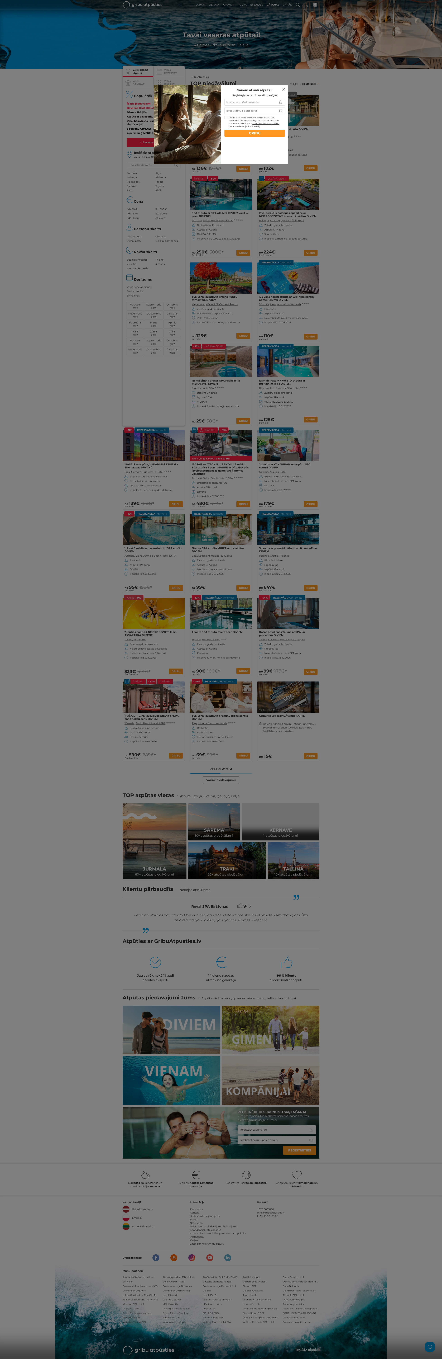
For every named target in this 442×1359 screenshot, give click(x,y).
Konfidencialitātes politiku (265, 123)
